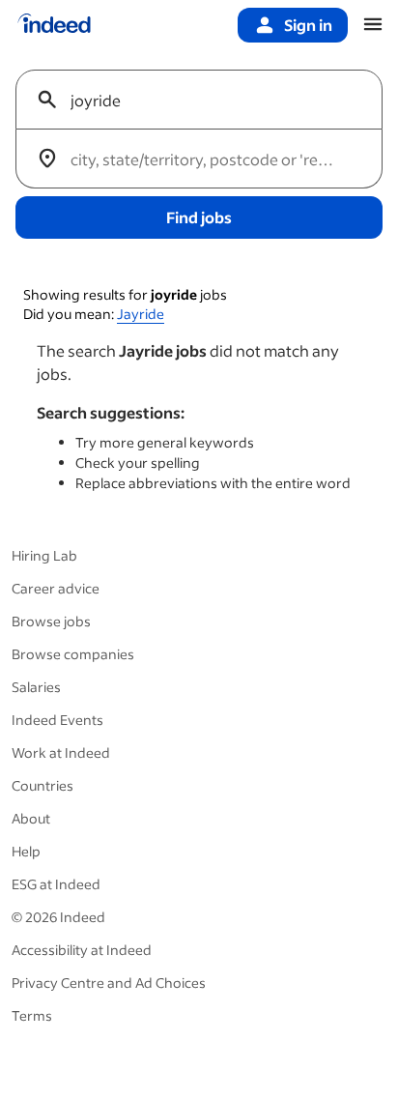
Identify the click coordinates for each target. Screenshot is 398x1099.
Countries (42, 785)
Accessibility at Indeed (82, 949)
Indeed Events (57, 719)
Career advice (56, 588)
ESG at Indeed (56, 884)
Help (26, 851)
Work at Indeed (61, 752)
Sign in (308, 24)
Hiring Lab (44, 555)
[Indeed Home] (54, 25)
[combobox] (207, 100)
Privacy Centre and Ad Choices (109, 982)
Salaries (36, 687)
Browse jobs (51, 621)
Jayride (140, 313)
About (31, 818)
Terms (32, 1015)
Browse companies (73, 654)
